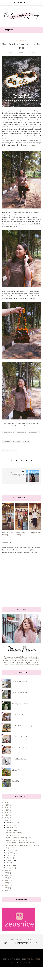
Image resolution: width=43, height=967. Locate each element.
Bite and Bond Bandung (19, 759)
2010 (6, 890)
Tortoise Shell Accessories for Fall (16, 840)
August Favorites (11, 848)
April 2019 (10, 860)
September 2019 (12, 830)
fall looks (21, 432)
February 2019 (11, 865)
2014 (6, 880)
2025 (6, 805)
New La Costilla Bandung (14, 833)
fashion (7, 441)
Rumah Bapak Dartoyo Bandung (22, 737)
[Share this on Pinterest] (21, 460)
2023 (6, 810)
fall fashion (21, 40)
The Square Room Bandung (20, 748)
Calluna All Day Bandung (20, 693)
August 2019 (11, 850)
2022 (6, 812)
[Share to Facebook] (11, 460)
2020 (6, 818)
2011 (6, 888)
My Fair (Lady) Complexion (20, 704)
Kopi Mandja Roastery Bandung (22, 726)
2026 (6, 802)
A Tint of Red (16, 770)
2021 (6, 815)
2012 (6, 885)
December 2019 (12, 823)
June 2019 (10, 855)
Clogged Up (15, 781)
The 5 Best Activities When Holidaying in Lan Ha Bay (23, 845)
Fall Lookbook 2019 (12, 835)
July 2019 (10, 853)
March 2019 (10, 863)
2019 (6, 820)
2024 (6, 807)
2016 (6, 875)
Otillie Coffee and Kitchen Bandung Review (20, 843)
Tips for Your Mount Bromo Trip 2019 (18, 838)
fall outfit (33, 432)
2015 (6, 878)
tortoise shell (10, 450)
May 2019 (10, 858)
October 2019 (11, 828)
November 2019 (12, 825)
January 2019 (11, 868)
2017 (6, 873)
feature (16, 441)
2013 (6, 883)
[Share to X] (16, 460)
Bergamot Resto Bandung (19, 682)
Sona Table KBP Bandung (20, 715)
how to (26, 441)
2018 (6, 870)
